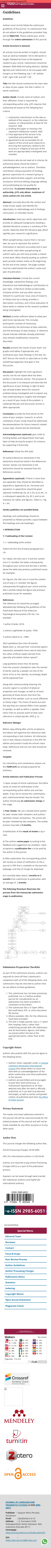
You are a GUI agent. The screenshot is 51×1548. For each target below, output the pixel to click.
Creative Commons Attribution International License (28, 1066)
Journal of (20, 3)
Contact (9, 1247)
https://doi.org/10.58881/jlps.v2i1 (21, 1540)
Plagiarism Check (14, 1305)
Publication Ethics (15, 1276)
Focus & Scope (12, 1253)
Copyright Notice (14, 1293)
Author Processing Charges (19, 1270)
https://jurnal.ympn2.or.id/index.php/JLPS (25, 1532)
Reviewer (10, 1242)
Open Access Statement (18, 1299)
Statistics (10, 1282)
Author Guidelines (15, 1265)
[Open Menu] (3, 6)
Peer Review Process (16, 1259)
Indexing (10, 1288)
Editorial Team (13, 1236)
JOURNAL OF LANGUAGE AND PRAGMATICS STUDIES (20, 1503)
